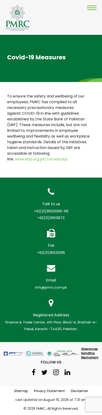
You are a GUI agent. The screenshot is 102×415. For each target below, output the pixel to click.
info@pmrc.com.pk (51, 287)
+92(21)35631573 (51, 217)
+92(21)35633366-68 (51, 211)
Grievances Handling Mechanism (89, 353)
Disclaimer (79, 391)
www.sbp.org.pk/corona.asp (41, 159)
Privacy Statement (49, 391)
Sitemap (21, 391)
